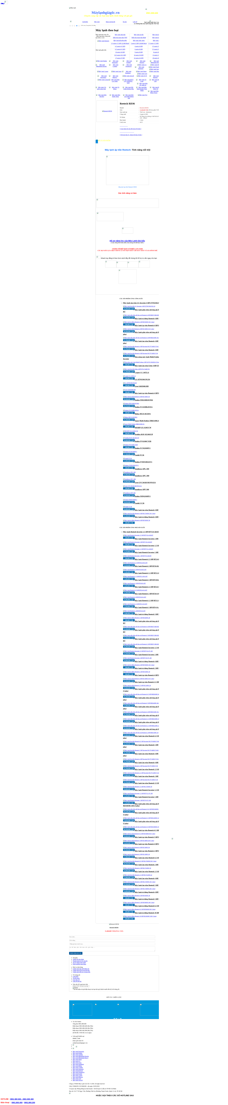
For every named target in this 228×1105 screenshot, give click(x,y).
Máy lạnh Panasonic (78, 1051)
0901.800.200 (29, 1102)
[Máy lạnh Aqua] (116, 71)
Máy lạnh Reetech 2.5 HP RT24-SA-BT (149, 587)
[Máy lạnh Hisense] (155, 77)
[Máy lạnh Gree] (142, 73)
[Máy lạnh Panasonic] (115, 62)
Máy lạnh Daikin (77, 1053)
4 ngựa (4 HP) (139, 46)
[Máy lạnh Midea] (155, 65)
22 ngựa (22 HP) (138, 58)
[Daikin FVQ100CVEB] (130, 445)
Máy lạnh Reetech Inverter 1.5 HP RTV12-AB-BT (153, 546)
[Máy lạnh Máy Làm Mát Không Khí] (129, 98)
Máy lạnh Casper (77, 1075)
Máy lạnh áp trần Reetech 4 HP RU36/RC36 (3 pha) (154, 325)
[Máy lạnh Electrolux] (103, 77)
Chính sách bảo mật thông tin (81, 969)
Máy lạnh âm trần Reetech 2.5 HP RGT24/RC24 (152, 871)
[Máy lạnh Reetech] (142, 62)
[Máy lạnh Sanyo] (154, 69)
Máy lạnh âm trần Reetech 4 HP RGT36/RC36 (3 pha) (155, 510)
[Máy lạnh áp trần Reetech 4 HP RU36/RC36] (136, 396)
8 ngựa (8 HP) (157, 52)
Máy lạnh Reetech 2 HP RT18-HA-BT (148, 566)
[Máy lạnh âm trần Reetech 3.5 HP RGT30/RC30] (137, 786)
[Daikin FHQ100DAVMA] (131, 403)
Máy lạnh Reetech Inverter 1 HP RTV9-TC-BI (151, 797)
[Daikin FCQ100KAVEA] (131, 410)
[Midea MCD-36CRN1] (130, 417)
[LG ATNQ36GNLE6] (130, 383)
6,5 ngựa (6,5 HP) (120, 49)
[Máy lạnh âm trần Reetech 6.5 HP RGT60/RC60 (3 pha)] (139, 861)
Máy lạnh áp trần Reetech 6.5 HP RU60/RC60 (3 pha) (154, 830)
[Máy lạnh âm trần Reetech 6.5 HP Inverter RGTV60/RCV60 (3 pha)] (143, 741)
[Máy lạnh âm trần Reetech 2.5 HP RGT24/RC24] (137, 875)
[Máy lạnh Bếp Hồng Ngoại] (154, 92)
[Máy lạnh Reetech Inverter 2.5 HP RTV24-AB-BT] (138, 535)
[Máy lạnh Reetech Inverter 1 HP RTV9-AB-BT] (137, 556)
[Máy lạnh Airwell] (128, 76)
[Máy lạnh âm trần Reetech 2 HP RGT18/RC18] (137, 868)
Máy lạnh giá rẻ (157, 40)
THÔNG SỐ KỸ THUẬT (105, 142)
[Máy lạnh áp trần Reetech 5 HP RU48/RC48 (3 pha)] (138, 840)
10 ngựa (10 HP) (120, 52)
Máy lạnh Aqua (77, 1062)
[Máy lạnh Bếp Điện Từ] (155, 89)
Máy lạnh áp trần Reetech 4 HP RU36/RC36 (151, 393)
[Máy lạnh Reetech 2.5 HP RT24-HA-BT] (135, 563)
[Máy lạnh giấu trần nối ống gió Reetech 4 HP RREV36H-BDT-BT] (142, 315)
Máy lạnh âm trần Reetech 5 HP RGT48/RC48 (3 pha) (155, 885)
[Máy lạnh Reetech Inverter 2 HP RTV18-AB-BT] (137, 542)
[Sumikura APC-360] (129, 479)
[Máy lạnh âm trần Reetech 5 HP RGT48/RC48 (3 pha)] (139, 889)
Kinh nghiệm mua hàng (79, 964)
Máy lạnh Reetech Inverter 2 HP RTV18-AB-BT (152, 539)
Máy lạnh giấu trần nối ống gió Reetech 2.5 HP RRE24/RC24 (157, 722)
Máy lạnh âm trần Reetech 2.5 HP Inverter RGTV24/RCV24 (157, 769)
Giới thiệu (85, 22)
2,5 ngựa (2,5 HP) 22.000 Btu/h (120, 43)
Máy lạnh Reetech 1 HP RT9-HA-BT (148, 580)
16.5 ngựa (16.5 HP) (120, 55)
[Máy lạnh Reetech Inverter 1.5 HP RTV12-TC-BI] (138, 793)
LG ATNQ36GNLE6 (142, 379)
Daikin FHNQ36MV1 (143, 496)
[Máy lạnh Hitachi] (155, 71)
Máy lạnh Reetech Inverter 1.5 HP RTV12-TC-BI (153, 790)
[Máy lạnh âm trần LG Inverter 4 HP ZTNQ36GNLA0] (139, 306)
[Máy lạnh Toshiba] (128, 62)
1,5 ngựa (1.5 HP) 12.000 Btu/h (157, 43)
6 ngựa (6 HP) (139, 49)
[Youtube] (2, 3)
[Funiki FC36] (127, 458)
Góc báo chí (76, 980)
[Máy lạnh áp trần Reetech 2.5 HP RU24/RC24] (137, 685)
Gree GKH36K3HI (142, 386)
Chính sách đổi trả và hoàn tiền (81, 972)
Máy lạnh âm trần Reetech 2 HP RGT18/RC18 (152, 865)
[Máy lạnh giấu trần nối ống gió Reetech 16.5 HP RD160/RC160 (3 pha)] (144, 809)
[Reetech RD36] (107, 111)
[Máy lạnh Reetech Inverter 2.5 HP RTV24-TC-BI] (138, 651)
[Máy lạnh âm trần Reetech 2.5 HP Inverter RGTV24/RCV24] (141, 773)
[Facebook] (1, 3)
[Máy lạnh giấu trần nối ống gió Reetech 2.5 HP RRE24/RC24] (141, 725)
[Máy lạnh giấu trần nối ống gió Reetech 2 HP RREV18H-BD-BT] (142, 644)
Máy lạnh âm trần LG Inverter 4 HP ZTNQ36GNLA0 (143, 303)
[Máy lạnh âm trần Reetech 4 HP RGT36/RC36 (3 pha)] (139, 513)
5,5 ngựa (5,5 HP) (157, 49)
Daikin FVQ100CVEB (143, 441)
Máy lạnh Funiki (77, 1074)
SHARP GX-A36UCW (143, 428)
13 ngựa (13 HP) (157, 55)
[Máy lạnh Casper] (102, 71)
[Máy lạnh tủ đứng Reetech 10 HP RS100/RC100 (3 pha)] (139, 916)
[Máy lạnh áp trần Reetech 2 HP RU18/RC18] (136, 854)
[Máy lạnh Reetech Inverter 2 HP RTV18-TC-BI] (137, 658)
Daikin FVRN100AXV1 (143, 462)
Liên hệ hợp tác (77, 981)
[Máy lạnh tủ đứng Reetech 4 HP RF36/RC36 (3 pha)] (138, 322)
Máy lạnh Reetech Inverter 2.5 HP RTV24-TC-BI (153, 648)
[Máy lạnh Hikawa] (115, 77)
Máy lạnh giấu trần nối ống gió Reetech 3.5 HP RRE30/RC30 (157, 715)
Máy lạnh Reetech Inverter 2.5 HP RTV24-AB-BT (141, 532)
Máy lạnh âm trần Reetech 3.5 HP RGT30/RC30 (152, 783)
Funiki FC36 (139, 455)
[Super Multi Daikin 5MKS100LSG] (133, 424)
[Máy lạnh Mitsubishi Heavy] (155, 62)
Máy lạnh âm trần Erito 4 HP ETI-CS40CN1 (151, 366)
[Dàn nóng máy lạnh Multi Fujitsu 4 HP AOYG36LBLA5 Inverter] (142, 362)
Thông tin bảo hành (78, 959)
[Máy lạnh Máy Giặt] (155, 81)
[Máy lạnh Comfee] (115, 66)
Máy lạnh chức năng (139, 40)
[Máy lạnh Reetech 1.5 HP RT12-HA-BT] (135, 576)
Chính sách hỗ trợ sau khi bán (81, 970)
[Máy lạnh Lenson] (103, 79)
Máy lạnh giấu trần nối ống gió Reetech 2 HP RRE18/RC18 (156, 729)
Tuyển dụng (76, 978)
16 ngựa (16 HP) (138, 55)
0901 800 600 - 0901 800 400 (22, 1099)
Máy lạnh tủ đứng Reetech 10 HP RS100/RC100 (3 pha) (155, 913)
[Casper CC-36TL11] (129, 376)
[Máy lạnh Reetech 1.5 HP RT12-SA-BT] (135, 604)
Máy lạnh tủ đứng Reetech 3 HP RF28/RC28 (151, 614)
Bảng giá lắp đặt (110, 22)
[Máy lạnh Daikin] (101, 61)
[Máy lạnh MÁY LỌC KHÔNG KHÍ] (128, 83)
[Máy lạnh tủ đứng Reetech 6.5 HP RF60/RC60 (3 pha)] (139, 909)
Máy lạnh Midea (77, 1066)
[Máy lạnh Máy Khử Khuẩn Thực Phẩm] (142, 90)
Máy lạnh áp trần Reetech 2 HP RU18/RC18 (151, 851)
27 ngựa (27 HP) (120, 58)
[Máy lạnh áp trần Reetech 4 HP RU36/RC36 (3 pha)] (138, 329)
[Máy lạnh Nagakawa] (128, 66)
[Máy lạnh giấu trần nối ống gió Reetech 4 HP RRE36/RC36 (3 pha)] (143, 337)
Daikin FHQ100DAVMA (144, 400)
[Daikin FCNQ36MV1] (130, 451)
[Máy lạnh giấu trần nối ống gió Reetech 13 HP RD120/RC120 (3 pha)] (143, 818)
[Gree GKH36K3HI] (129, 390)
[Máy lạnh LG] (142, 65)
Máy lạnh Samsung (78, 1069)
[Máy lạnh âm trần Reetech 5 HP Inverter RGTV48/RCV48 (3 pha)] (142, 750)
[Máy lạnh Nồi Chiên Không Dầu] (128, 89)
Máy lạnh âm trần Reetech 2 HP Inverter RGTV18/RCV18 (156, 776)
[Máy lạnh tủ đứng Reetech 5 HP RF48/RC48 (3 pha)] (138, 902)
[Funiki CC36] (127, 506)
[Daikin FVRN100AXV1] (131, 465)
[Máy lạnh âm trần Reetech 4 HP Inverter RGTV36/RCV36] (140, 353)
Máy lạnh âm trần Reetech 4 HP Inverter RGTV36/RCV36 (156, 350)
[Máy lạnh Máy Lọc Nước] (115, 81)
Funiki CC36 (139, 503)
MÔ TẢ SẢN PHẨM (104, 140)
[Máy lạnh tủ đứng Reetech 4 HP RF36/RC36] (136, 520)
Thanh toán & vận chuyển (80, 961)
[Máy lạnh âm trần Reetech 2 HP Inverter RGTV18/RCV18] (140, 779)
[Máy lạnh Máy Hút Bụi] (101, 96)
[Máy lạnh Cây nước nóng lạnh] (101, 89)
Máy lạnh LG (76, 1061)
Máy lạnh (97, 22)
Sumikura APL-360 (142, 469)
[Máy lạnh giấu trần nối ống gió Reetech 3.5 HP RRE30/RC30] (141, 719)
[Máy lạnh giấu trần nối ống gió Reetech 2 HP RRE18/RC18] (140, 732)
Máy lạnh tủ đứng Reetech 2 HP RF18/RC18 (151, 668)
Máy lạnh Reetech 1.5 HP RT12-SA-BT (149, 600)
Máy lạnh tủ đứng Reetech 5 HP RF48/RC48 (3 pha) (154, 899)
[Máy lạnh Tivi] (142, 95)
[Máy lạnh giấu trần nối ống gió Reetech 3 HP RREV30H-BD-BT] (142, 635)
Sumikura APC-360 (142, 476)
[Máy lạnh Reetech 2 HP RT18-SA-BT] (134, 597)
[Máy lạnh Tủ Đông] (115, 89)
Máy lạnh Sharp (77, 1059)
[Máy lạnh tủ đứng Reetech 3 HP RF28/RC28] (136, 618)
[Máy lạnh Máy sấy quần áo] (143, 85)
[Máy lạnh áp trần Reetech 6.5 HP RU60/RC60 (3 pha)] (139, 833)
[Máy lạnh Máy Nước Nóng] (115, 96)
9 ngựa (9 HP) (139, 52)
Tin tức (125, 22)
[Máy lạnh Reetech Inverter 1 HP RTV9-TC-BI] (137, 800)
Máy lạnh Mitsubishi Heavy (80, 1058)
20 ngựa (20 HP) (157, 58)
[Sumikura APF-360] (129, 493)
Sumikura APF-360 (142, 489)
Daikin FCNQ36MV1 (143, 448)
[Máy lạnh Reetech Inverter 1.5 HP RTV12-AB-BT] (138, 549)
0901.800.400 (17, 1102)
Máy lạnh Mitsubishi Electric (81, 1056)
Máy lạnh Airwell (78, 1080)
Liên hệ (135, 22)
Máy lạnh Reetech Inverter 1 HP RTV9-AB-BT (152, 552)
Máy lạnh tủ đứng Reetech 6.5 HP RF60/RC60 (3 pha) (154, 906)
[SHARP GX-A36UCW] (130, 431)
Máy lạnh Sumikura (78, 1064)
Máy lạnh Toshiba (78, 1054)
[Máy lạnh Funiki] (154, 67)
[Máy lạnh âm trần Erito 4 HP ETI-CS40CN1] (136, 369)
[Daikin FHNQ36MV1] (130, 500)
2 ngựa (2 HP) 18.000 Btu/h (139, 43)
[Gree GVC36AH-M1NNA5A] (132, 486)
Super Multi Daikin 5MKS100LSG (147, 421)
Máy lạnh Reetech (78, 1070)
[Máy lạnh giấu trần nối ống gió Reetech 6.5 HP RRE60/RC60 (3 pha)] (143, 694)
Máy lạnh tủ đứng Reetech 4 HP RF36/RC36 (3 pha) (154, 318)
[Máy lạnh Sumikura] (128, 73)
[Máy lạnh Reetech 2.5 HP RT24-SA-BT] (135, 590)
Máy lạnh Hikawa (78, 1077)
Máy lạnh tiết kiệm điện (120, 40)
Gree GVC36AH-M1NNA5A (145, 482)
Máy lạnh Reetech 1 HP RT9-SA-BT (148, 607)
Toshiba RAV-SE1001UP (144, 434)
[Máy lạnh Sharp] (141, 71)
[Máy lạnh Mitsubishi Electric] (101, 66)
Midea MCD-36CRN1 (143, 414)
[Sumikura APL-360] (129, 472)
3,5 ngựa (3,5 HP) (157, 46)
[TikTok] (3, 3)
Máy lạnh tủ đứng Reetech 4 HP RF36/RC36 (151, 517)
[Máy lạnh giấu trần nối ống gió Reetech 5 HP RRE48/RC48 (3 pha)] (143, 703)
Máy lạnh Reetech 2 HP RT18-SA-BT (148, 594)
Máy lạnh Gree (77, 1078)
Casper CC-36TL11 (142, 372)
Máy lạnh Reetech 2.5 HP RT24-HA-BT (149, 559)
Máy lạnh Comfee (78, 1067)
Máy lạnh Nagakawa (78, 1072)
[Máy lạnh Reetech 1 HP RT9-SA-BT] (134, 611)
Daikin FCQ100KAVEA (143, 407)
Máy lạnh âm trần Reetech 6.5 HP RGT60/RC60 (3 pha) (155, 858)
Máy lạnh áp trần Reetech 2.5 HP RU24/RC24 (152, 682)
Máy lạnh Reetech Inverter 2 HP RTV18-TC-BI (152, 655)
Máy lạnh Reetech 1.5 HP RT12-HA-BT (149, 573)
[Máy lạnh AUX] (142, 76)
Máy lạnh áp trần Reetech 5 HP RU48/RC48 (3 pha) (154, 837)
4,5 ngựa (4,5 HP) (120, 46)
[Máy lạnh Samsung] (140, 68)
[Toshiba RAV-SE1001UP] (131, 438)
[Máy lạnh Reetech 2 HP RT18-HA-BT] (134, 569)
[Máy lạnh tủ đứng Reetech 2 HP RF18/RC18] (136, 672)
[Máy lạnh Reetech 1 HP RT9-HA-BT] (134, 583)
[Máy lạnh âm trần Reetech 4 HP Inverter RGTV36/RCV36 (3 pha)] (142, 346)
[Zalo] (6, 3)
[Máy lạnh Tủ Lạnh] (142, 81)
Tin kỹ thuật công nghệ (79, 962)
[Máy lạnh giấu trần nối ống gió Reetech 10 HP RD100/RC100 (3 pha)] (143, 827)
